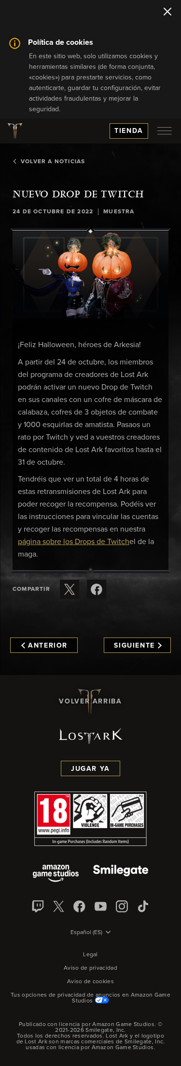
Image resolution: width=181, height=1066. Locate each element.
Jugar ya (90, 769)
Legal (90, 955)
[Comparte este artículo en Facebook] (96, 589)
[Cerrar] (167, 12)
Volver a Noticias (53, 162)
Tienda (128, 131)
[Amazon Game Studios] (56, 874)
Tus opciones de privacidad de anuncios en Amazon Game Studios (90, 998)
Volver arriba (90, 701)
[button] (90, 275)
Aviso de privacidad (90, 968)
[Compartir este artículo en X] (69, 589)
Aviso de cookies (90, 982)
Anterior (48, 645)
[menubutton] (164, 131)
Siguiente (134, 645)
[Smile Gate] (120, 874)
